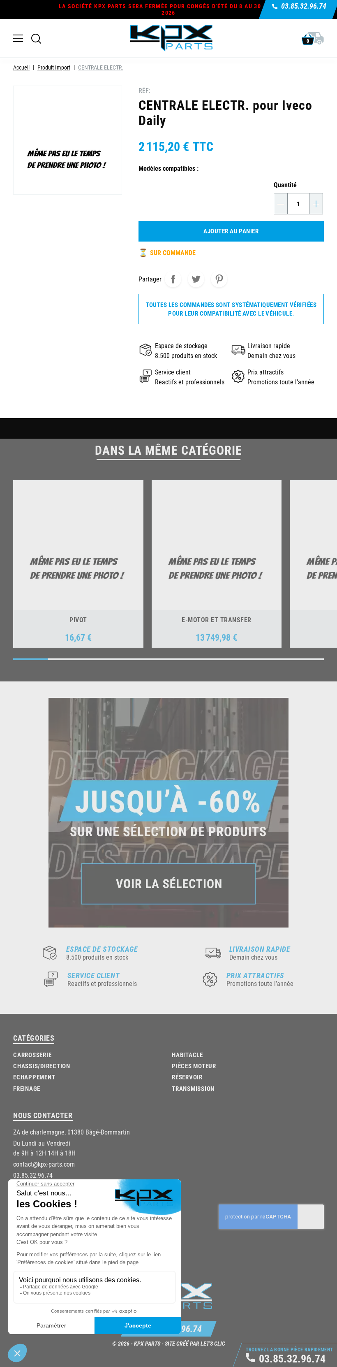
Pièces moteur (194, 1066)
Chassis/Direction (41, 1066)
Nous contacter (43, 1115)
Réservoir (187, 1077)
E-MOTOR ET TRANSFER (216, 619)
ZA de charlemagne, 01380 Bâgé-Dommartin (71, 1132)
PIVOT (78, 619)
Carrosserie (32, 1055)
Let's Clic (213, 1343)
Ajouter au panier (231, 231)
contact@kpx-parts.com (44, 1164)
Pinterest (219, 279)
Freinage (26, 1088)
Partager (173, 279)
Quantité (285, 184)
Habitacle (187, 1055)
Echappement (34, 1077)
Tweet (196, 279)
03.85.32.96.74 (33, 1175)
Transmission (193, 1088)
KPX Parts (147, 1343)
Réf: (144, 90)
